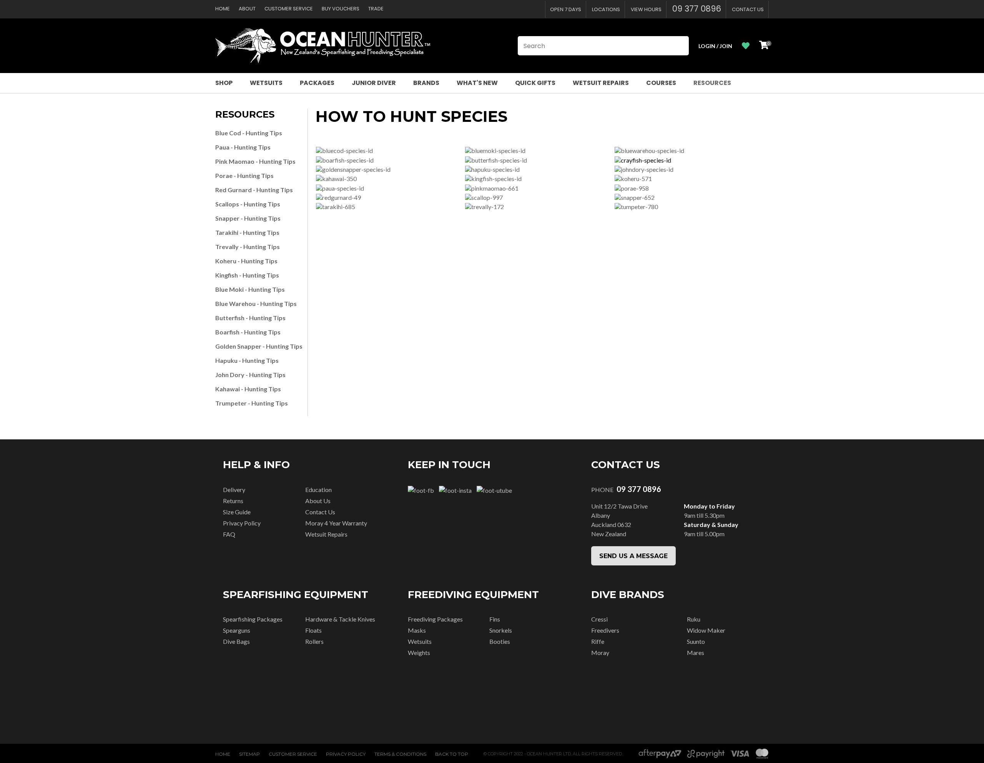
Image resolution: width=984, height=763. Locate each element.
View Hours (646, 9)
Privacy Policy (242, 523)
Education (318, 489)
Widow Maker (706, 630)
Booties (499, 641)
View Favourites (746, 46)
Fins (494, 619)
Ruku (693, 619)
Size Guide (237, 511)
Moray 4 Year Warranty (336, 523)
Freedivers (605, 630)
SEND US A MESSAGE (633, 556)
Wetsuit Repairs (601, 82)
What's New (477, 82)
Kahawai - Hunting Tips (248, 388)
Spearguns (236, 630)
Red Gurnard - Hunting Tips (254, 189)
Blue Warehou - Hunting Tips (256, 303)
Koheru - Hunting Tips (246, 260)
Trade (376, 8)
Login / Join (715, 46)
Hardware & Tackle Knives (340, 619)
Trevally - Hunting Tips (247, 246)
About (247, 8)
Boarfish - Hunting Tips (248, 332)
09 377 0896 (696, 8)
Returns (233, 500)
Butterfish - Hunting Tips (250, 317)
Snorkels (500, 630)
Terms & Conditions (400, 754)
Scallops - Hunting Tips (247, 204)
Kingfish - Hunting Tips (247, 275)
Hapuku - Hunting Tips (247, 360)
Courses (661, 82)
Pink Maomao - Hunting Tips (255, 161)
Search (679, 45)
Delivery (234, 489)
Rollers (314, 641)
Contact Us (748, 9)
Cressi (599, 619)
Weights (419, 652)
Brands (426, 82)
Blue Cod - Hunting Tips (248, 132)
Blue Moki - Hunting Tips (250, 289)
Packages (317, 82)
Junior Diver (374, 82)
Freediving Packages (435, 619)
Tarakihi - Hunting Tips (247, 232)
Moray (600, 652)
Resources (712, 82)
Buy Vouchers (340, 8)
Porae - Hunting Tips (244, 175)
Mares (695, 652)
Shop (224, 82)
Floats (313, 630)
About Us (318, 500)
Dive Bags (236, 641)
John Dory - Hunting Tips (250, 374)
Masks (417, 630)
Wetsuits (266, 82)
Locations (606, 9)
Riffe (597, 641)
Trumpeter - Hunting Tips (251, 403)
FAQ (229, 534)
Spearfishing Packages (253, 619)
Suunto (696, 641)
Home (222, 8)
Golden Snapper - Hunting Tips (259, 346)
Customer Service (288, 8)
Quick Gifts (535, 82)
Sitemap (249, 754)
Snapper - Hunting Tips (248, 218)
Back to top (451, 754)
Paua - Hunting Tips (243, 147)
